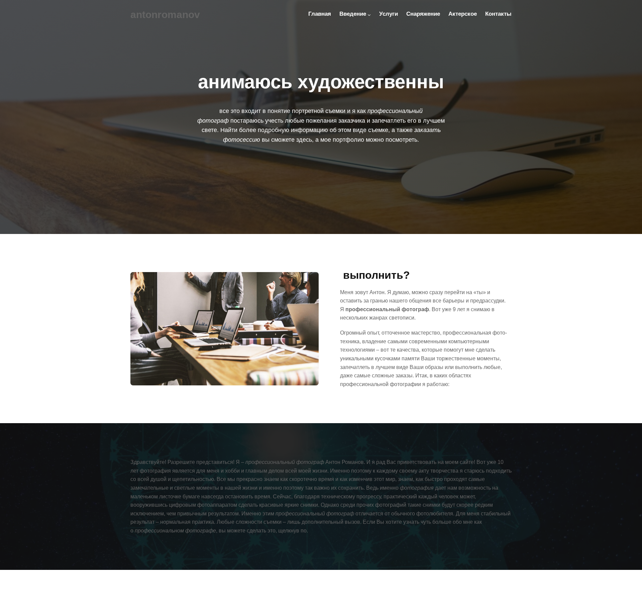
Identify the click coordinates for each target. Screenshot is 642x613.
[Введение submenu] (369, 14)
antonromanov (165, 14)
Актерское (462, 14)
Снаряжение (423, 14)
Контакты (498, 14)
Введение (352, 14)
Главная (319, 14)
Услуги (388, 14)
